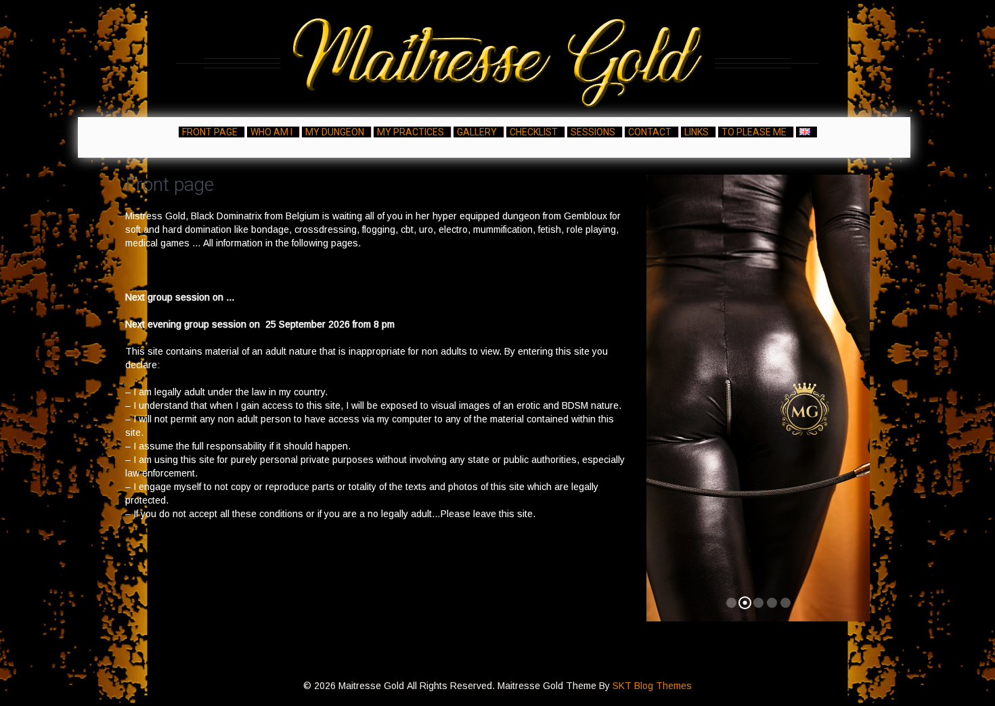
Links (696, 132)
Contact (649, 132)
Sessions (593, 132)
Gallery (477, 132)
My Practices (410, 132)
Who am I (271, 132)
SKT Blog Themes (652, 685)
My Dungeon (334, 132)
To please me (754, 132)
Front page (210, 132)
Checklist (534, 132)
